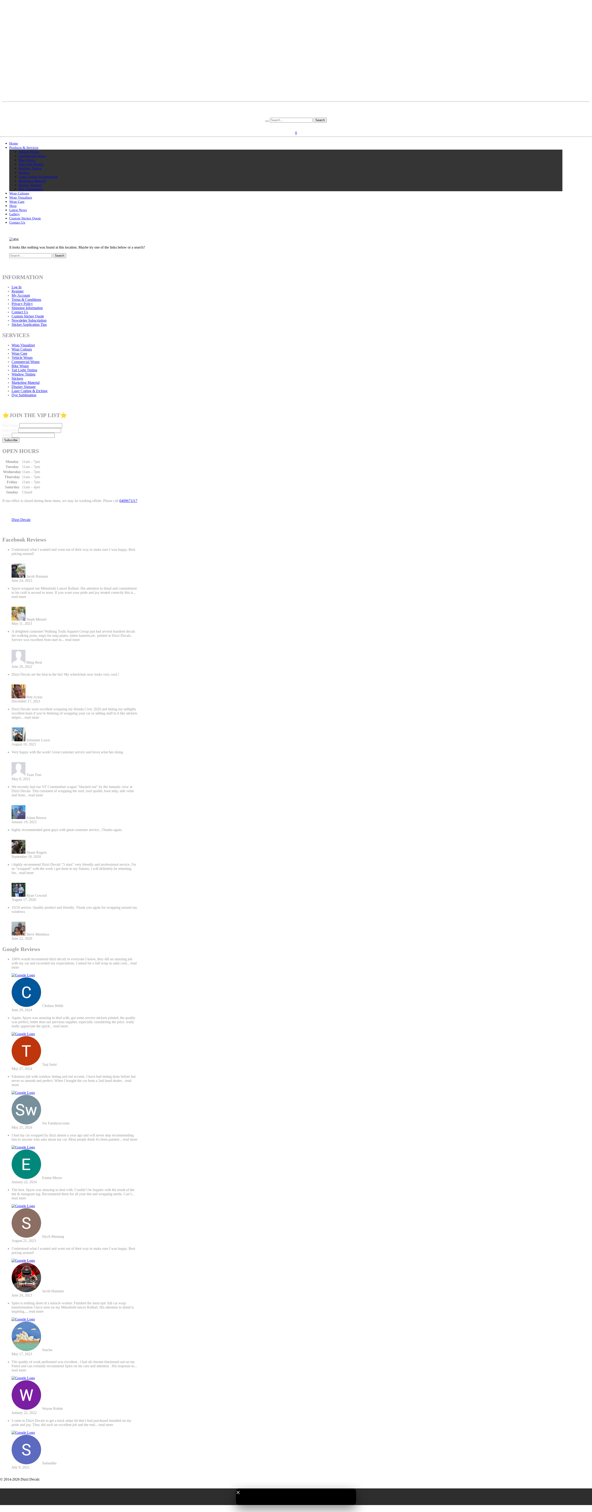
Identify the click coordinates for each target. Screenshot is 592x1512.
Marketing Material (32, 181)
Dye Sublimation (30, 189)
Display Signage (30, 185)
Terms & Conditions (26, 300)
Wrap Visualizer (20, 197)
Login (290, 126)
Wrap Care (17, 201)
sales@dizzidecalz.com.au (296, 107)
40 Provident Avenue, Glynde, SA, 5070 (296, 111)
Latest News (18, 210)
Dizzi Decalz (21, 520)
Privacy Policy (22, 304)
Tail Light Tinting (30, 164)
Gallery (14, 214)
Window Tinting (30, 168)
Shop (13, 206)
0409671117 (128, 501)
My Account (21, 295)
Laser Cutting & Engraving (38, 177)
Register (303, 126)
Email (6, 435)
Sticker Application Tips (29, 324)
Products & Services (23, 147)
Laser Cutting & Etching (29, 391)
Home (13, 143)
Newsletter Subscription (29, 320)
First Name (10, 425)
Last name (9, 430)
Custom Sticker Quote (25, 218)
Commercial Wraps (32, 156)
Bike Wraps (26, 160)
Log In (17, 287)
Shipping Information (27, 308)
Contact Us (17, 222)
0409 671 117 (296, 115)
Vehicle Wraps (28, 152)
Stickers (24, 172)
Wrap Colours (19, 193)
